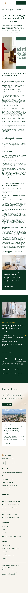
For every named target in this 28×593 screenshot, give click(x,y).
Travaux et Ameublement (9, 485)
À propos (5, 541)
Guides (4, 529)
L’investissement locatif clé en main (12, 472)
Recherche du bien (7, 479)
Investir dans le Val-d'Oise (9, 514)
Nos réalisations (6, 545)
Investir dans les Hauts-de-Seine (11, 501)
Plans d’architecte (7, 482)
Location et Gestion (8, 489)
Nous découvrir (6, 551)
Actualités (5, 526)
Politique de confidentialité (8, 569)
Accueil (3, 9)
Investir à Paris (6, 498)
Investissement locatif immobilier (12, 536)
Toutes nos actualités (6, 404)
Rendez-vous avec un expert (10, 476)
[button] (22, 404)
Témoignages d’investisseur (10, 548)
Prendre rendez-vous (21, 2)
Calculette (5, 533)
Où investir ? (6, 494)
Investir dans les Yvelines (9, 508)
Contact (4, 558)
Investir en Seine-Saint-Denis (10, 517)
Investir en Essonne (8, 511)
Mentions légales (6, 567)
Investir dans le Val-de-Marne (10, 504)
